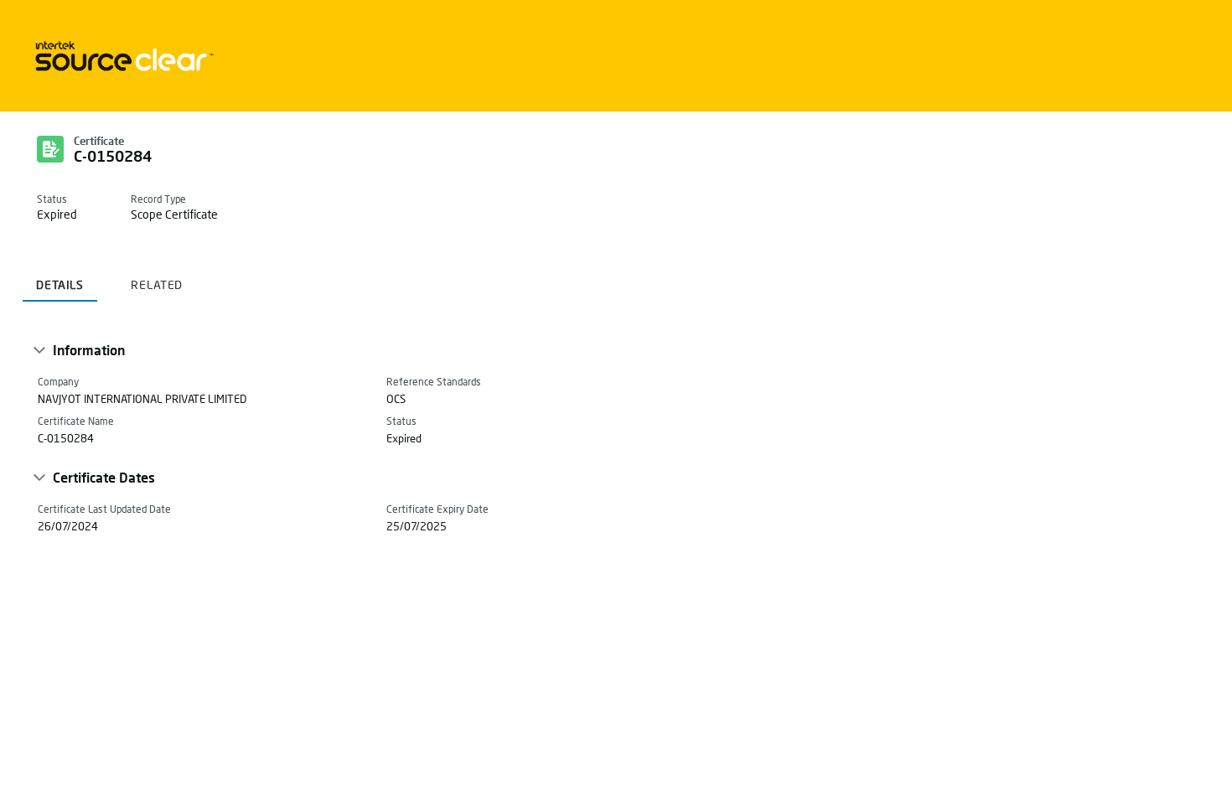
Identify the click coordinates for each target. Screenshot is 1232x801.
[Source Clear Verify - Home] (121, 55)
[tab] (60, 279)
